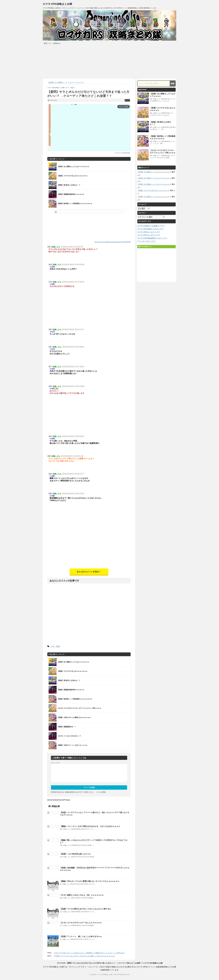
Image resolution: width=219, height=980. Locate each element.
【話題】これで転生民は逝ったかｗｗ (75, 854)
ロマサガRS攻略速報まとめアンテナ (152, 238)
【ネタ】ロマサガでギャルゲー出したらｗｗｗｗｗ (81, 923)
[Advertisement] (89, 552)
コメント (55, 763)
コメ (127, 100)
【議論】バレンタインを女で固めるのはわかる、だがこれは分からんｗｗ (90, 826)
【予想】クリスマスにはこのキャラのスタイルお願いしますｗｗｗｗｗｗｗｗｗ (84, 956)
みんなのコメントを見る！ (89, 572)
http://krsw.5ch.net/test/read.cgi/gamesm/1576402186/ (113, 242)
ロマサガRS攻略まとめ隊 (57, 4)
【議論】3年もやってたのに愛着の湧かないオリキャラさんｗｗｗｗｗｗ (89, 881)
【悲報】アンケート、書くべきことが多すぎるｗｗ (81, 936)
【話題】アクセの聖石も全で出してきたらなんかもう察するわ (85, 909)
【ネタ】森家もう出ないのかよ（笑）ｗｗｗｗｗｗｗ (82, 895)
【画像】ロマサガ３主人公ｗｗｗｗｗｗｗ (152, 190)
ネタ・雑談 (55, 646)
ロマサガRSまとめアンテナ (148, 232)
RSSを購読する (145, 246)
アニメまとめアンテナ (146, 241)
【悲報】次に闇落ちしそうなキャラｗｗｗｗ (153, 172)
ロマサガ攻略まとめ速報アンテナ (151, 226)
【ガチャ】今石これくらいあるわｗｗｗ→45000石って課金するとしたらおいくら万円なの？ (89, 953)
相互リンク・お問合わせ (52, 43)
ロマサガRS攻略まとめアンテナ (150, 229)
